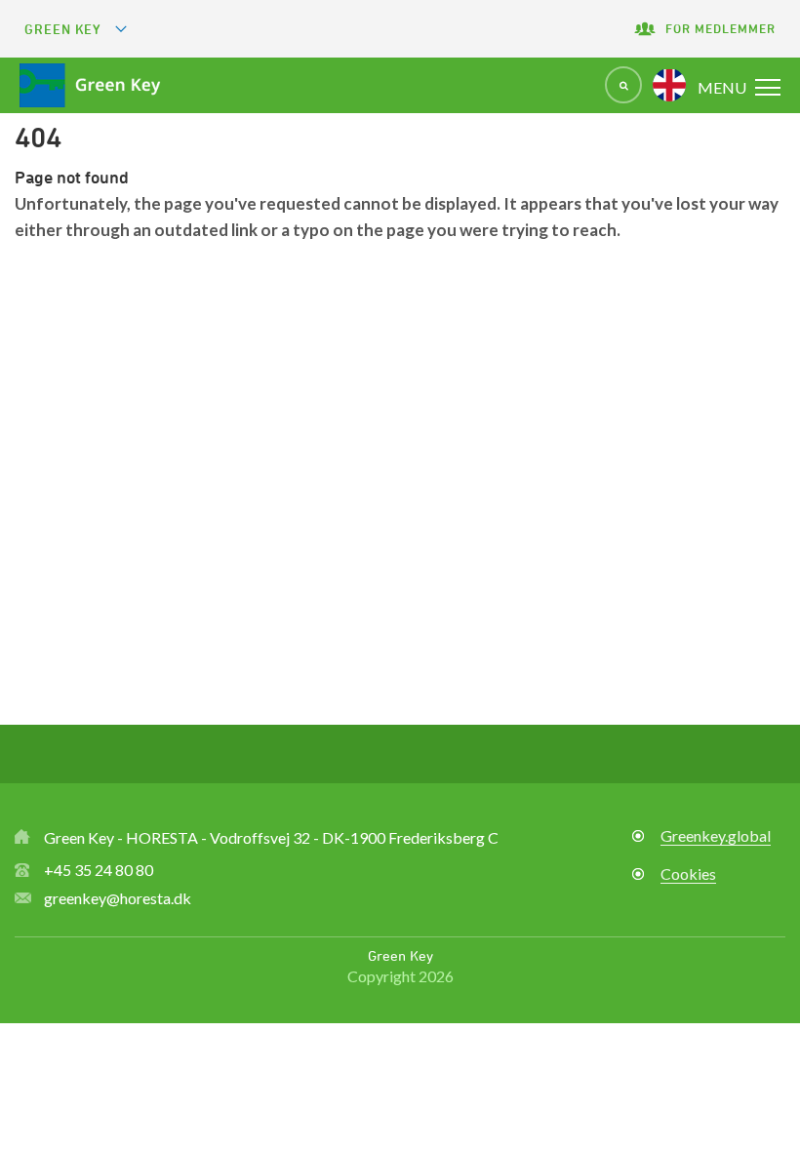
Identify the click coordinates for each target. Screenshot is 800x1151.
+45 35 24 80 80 (98, 869)
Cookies (688, 873)
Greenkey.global (715, 835)
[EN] (669, 84)
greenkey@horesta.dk (117, 898)
